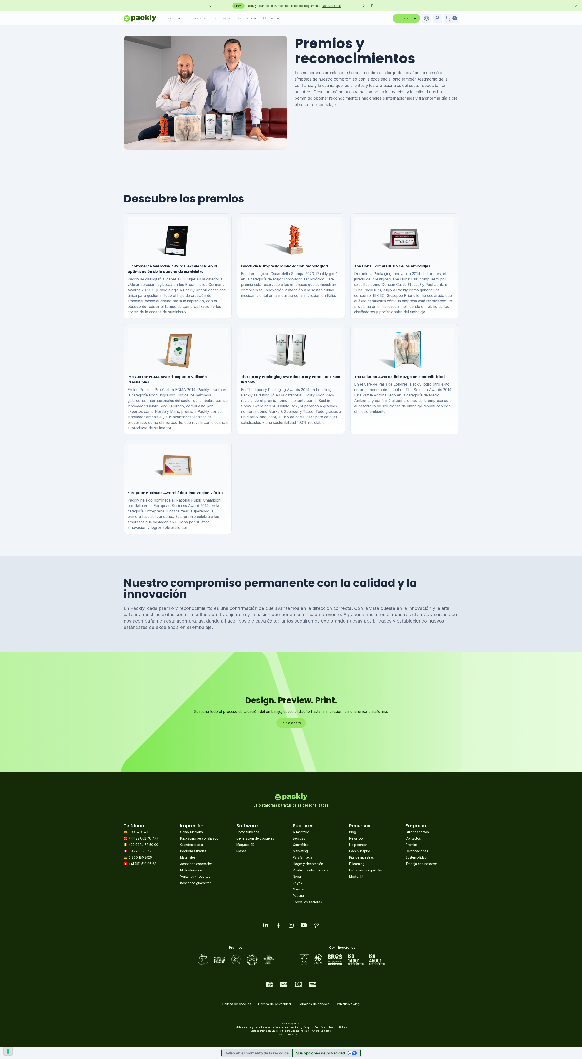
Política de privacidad (274, 1004)
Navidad (299, 889)
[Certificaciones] (342, 960)
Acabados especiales (196, 864)
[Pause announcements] (372, 5)
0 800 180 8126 (140, 857)
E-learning (356, 864)
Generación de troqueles (255, 838)
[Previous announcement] (210, 5)
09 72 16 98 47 (140, 851)
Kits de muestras (361, 857)
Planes (241, 851)
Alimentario (301, 832)
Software (194, 18)
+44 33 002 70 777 (143, 838)
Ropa (297, 876)
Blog (352, 832)
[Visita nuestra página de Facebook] (278, 925)
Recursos (245, 18)
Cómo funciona (191, 832)
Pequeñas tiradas (193, 851)
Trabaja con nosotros (422, 864)
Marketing (300, 851)
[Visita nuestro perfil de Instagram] (291, 925)
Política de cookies (236, 1004)
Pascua (298, 896)
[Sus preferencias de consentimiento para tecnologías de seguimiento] (8, 1051)
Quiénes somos (417, 832)
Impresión (168, 18)
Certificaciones (417, 851)
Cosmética (301, 845)
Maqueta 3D (245, 845)
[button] (426, 18)
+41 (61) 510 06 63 (142, 864)
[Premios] (236, 960)
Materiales (188, 857)
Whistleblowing (348, 1004)
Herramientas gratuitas (366, 870)
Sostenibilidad (416, 857)
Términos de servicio (314, 1004)
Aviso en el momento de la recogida (257, 1053)
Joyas (297, 883)
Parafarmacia (302, 857)
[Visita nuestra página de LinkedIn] (265, 925)
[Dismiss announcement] (576, 5)
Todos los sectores (307, 902)
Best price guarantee (196, 883)
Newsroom (357, 838)
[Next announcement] (363, 5)
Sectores (220, 18)
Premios (412, 845)
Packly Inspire (359, 851)
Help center (358, 845)
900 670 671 (138, 832)
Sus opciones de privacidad (320, 1053)
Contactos (271, 18)
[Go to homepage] (140, 18)
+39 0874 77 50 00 (143, 845)
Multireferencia (191, 870)
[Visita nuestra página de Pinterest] (316, 925)
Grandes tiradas (192, 845)
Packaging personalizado (199, 838)
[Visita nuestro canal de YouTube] (303, 925)
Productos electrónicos (310, 870)
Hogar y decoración (308, 864)
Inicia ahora (406, 18)
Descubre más (348, 6)
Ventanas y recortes (195, 876)
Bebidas (299, 838)
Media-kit (356, 876)
